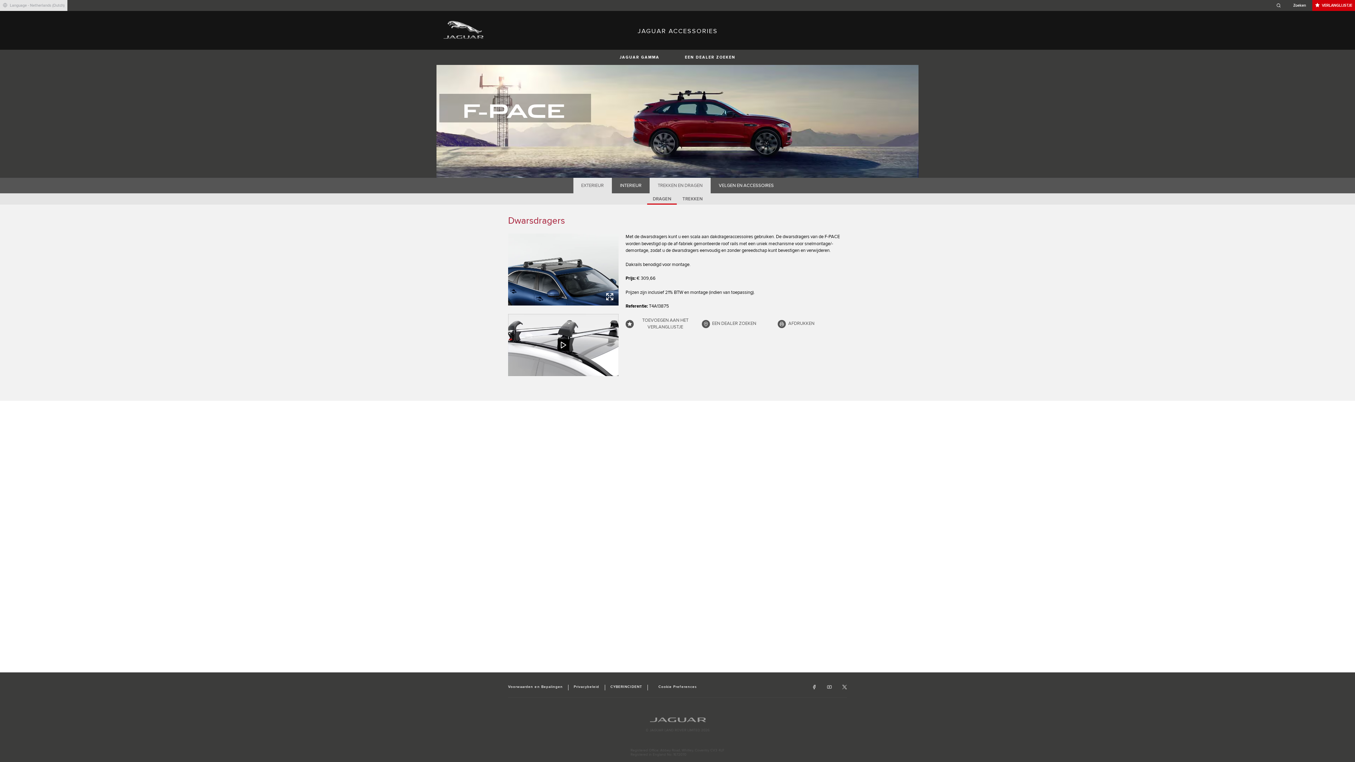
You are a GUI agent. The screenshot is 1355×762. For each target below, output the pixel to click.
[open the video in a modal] (563, 345)
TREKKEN (692, 199)
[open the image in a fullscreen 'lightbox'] (563, 270)
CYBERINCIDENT (626, 687)
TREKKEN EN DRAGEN (680, 185)
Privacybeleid (587, 687)
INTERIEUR (631, 185)
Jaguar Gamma (640, 57)
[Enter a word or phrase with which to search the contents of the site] (1293, 5)
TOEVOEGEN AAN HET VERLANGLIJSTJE (665, 324)
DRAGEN (662, 199)
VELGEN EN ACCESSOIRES (746, 185)
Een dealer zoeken (710, 57)
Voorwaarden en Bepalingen (535, 687)
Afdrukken (801, 323)
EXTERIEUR (592, 185)
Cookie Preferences (677, 687)
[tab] (592, 185)
